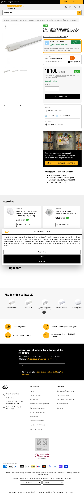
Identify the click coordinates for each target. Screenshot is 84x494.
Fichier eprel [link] (75, 62)
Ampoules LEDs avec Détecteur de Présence (44, 308)
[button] (3, 7)
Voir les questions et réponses (54, 37)
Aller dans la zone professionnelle (61, 163)
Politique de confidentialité (32, 473)
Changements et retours (37, 408)
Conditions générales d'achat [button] (54, 492)
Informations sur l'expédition (39, 404)
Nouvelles (60, 408)
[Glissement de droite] (44, 312)
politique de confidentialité (47, 372)
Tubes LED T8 (28, 307)
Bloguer (32, 391)
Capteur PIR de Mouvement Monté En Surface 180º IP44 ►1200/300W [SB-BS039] (26, 213)
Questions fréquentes (37, 421)
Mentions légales (43, 475)
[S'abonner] (62, 365)
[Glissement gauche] (40, 312)
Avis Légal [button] (12, 492)
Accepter (42, 261)
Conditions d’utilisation (49, 473)
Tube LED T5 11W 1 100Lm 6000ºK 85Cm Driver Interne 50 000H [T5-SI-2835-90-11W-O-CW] (52, 20)
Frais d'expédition (60, 76)
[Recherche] (79, 13)
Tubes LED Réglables (61, 307)
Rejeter (42, 257)
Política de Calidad (36, 429)
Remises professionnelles (65, 391)
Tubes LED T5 (22, 20)
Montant (47, 85)
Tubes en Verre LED (12, 307)
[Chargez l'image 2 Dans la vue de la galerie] (15, 71)
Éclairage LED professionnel (66, 399)
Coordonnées (76, 473)
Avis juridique (34, 399)
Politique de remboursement (14, 473)
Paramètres (42, 252)
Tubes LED (14, 20)
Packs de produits (62, 404)
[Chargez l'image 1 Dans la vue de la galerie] (6, 71)
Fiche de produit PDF (55, 124)
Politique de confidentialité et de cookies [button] (30, 492)
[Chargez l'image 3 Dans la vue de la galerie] (23, 71)
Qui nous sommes (35, 395)
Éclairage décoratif (63, 395)
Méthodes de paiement (37, 412)
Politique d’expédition (64, 473)
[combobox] (42, 12)
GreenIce (6, 20)
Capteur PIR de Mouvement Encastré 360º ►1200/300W (66, 212)
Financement (34, 416)
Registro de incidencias (37, 425)
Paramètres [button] (69, 492)
